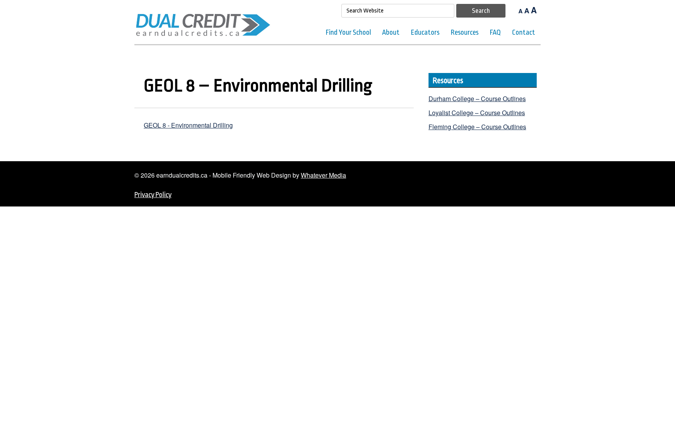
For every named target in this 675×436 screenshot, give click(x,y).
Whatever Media (323, 175)
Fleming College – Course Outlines (477, 126)
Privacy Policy (152, 195)
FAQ (495, 32)
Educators (425, 32)
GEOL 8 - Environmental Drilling (188, 125)
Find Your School (348, 32)
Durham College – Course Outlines (477, 98)
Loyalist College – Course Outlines (477, 112)
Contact (523, 32)
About (391, 32)
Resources (465, 32)
